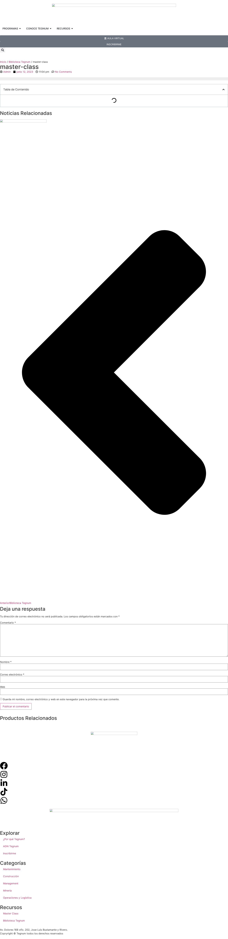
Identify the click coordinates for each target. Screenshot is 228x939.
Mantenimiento (11, 869)
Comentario (8, 622)
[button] (2, 50)
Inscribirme (9, 853)
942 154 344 (77, 929)
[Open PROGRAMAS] (20, 28)
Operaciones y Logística (17, 897)
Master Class (10, 913)
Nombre (5, 662)
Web (2, 687)
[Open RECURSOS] (72, 28)
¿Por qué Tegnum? (14, 839)
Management (10, 883)
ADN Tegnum (11, 846)
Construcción (11, 876)
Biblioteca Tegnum (19, 61)
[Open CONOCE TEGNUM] (50, 28)
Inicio (3, 61)
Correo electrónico (12, 674)
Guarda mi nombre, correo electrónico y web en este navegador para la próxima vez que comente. (61, 699)
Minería (7, 890)
